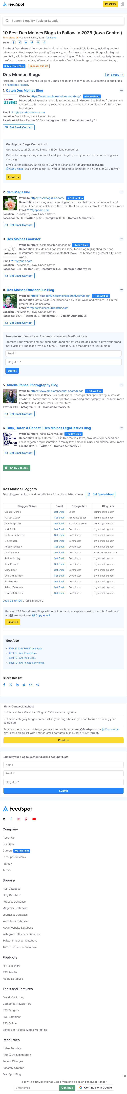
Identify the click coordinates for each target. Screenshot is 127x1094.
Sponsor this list (39, 65)
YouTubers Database (15, 921)
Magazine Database (15, 908)
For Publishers (11, 965)
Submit (12, 370)
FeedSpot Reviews (14, 857)
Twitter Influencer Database (20, 940)
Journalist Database (15, 914)
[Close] (125, 1076)
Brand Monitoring (13, 997)
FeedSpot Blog (12, 1074)
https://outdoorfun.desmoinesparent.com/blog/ (60, 295)
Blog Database (12, 895)
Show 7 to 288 (19, 467)
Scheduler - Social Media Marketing (25, 1029)
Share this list (12, 678)
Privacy (7, 863)
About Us (8, 837)
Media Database (13, 978)
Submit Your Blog (14, 66)
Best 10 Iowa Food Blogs (22, 657)
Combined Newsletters (17, 1003)
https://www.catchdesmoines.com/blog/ (56, 96)
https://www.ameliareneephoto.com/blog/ (57, 391)
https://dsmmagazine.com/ (47, 198)
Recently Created (13, 1067)
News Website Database (18, 927)
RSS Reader (10, 972)
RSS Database (11, 888)
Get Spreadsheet (103, 494)
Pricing (110, 4)
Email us (13, 177)
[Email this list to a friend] (38, 42)
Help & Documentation (17, 1054)
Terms (6, 870)
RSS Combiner (12, 1016)
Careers (16, 850)
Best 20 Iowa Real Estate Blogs (25, 648)
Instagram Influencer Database (22, 934)
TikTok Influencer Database (20, 947)
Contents (51, 37)
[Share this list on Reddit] (32, 42)
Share (6, 42)
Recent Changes (13, 1061)
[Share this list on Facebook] (14, 42)
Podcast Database (14, 901)
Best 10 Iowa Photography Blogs (26, 662)
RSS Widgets (11, 1010)
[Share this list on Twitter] (20, 42)
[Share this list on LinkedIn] (26, 42)
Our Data (8, 844)
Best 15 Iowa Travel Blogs (23, 653)
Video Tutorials (12, 1048)
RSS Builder (10, 1023)
